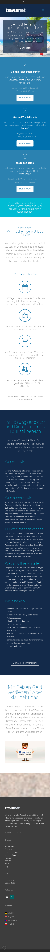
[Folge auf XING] (12, 897)
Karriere (8, 858)
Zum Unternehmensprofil (25, 663)
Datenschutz (10, 883)
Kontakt (8, 861)
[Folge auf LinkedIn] (7, 897)
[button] (4, 947)
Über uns (8, 849)
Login (7, 866)
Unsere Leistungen (12, 852)
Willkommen (9, 846)
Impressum (9, 880)
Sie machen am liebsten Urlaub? (25, 30)
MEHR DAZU (25, 98)
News (7, 863)
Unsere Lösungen (11, 855)
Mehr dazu (25, 49)
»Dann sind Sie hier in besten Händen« (29, 210)
